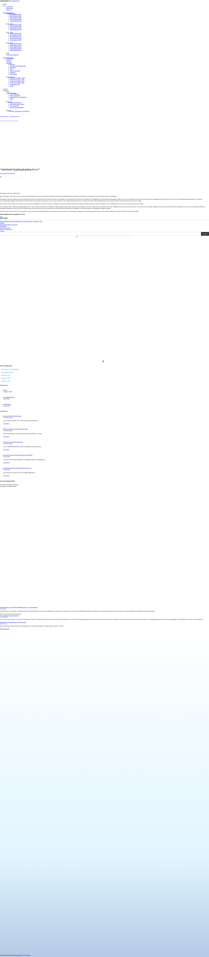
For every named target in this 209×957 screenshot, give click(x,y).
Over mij (9, 10)
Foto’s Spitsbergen (15, 95)
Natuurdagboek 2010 (15, 43)
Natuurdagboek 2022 (15, 28)
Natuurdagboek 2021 (15, 26)
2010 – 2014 (10, 43)
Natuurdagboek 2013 (15, 48)
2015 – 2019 (10, 32)
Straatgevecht (7, 404)
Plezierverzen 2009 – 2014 (17, 81)
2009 (8, 53)
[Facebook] (1, 218)
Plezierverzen (4, 385)
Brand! (5, 390)
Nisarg (28, 955)
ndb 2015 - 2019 (38, 221)
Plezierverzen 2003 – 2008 (17, 83)
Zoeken (2, 231)
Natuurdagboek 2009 (7, 372)
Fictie (11, 69)
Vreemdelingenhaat (8, 397)
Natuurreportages (15, 71)
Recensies (9, 62)
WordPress (18, 955)
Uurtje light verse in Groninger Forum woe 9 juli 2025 (17, 455)
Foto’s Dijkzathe (14, 94)
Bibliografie (10, 8)
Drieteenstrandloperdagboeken (10, 369)
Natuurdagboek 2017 (15, 36)
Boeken (9, 60)
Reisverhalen (13, 74)
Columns (12, 64)
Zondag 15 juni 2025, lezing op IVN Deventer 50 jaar (17, 468)
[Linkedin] (6, 218)
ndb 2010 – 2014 (5, 375)
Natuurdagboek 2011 (15, 45)
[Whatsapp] (4, 218)
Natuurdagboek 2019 (15, 40)
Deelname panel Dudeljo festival (12, 416)
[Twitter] (2, 218)
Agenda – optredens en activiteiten (19, 111)
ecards (11, 86)
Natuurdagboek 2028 (15, 19)
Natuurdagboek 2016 (15, 35)
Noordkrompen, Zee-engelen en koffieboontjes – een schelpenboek (19, 607)
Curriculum (10, 6)
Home (5, 4)
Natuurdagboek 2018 (15, 38)
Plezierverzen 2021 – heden (17, 78)
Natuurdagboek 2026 (15, 16)
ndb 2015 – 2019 (5, 378)
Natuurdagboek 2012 (15, 47)
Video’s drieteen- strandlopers (18, 97)
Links (8, 91)
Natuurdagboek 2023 (15, 29)
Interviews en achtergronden (18, 66)
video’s (12, 99)
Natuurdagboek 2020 (15, 24)
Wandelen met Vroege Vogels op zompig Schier (13, 622)
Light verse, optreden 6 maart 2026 (13, 442)
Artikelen (9, 63)
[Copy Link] (7, 218)
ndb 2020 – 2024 (5, 381)
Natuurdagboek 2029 (15, 21)
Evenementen (4, 411)
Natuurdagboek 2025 (15, 14)
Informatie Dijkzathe (16, 102)
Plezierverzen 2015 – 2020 (17, 79)
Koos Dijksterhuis (14, 1)
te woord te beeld (15, 84)
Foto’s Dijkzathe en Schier (17, 104)
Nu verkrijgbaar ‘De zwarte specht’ (9, 615)
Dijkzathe (9, 102)
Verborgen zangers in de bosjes (8, 223)
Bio (4, 5)
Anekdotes (13, 67)
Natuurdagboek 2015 (15, 33)
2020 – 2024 (10, 24)
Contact (5, 89)
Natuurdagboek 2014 (15, 50)
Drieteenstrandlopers (13, 55)
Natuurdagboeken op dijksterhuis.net (22, 221)
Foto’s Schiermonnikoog (17, 107)
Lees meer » (6, 423)
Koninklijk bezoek (5, 227)
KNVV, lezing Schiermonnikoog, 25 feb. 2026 (15, 429)
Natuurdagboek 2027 (15, 17)
